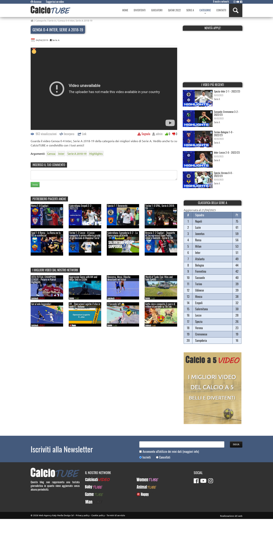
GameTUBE (91, 494)
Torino (198, 284)
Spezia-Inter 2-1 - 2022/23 (227, 91)
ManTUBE (90, 502)
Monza (198, 296)
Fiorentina (200, 271)
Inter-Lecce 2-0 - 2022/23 (227, 152)
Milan (198, 246)
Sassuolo (200, 277)
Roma (198, 240)
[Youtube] (237, 1)
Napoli (198, 221)
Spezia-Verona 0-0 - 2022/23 (223, 174)
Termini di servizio (116, 515)
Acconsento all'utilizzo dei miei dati (171, 451)
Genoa (51, 153)
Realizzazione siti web (231, 515)
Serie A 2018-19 (76, 153)
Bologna (199, 265)
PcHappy (141, 494)
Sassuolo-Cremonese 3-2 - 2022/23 (226, 113)
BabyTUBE (90, 487)
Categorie (40, 20)
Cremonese (201, 334)
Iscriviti (146, 457)
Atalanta (199, 259)
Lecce (198, 315)
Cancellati (164, 457)
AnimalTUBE (143, 487)
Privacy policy (83, 515)
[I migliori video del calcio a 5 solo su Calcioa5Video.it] (212, 387)
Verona (199, 328)
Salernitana (201, 309)
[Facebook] (241, 1)
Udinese (199, 290)
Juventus (199, 233)
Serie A (52, 20)
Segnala (145, 134)
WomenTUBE (143, 479)
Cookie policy (98, 515)
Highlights (96, 153)
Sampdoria (201, 340)
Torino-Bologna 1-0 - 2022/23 (224, 133)
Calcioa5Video (93, 479)
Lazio (198, 227)
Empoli (199, 303)
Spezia (198, 321)
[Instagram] (234, 1)
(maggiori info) (191, 451)
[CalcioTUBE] (50, 10)
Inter (61, 153)
